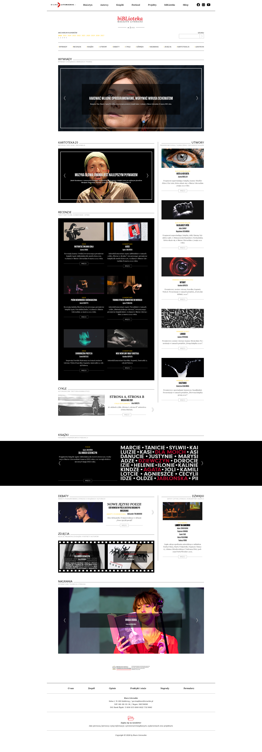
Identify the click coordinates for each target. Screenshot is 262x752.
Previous (64, 98)
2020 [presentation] (88, 35)
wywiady (63, 47)
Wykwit (183, 282)
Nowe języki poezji (124, 504)
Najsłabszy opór (182, 225)
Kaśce (127, 246)
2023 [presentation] (74, 35)
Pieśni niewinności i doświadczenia (84, 300)
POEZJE (87, 447)
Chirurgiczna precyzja (83, 353)
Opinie (112, 688)
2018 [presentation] (97, 35)
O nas (71, 688)
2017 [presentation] (102, 35)
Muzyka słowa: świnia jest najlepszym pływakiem (106, 175)
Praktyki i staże (138, 688)
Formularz (189, 688)
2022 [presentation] (79, 35)
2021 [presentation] (83, 35)
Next (197, 98)
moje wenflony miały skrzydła (127, 353)
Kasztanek (183, 383)
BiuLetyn (87, 4)
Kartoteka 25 (68, 142)
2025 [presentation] (65, 35)
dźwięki (140, 47)
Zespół (91, 688)
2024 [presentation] (69, 35)
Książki (120, 4)
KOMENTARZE (127, 244)
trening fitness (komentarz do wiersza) (127, 300)
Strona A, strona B (127, 397)
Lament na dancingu (182, 525)
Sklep (185, 4)
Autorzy (104, 4)
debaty (116, 47)
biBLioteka (169, 4)
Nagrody (164, 688)
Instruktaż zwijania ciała (84, 246)
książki (90, 47)
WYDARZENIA (182, 523)
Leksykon (199, 47)
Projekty (152, 4)
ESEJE (84, 244)
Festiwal (136, 4)
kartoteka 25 (183, 47)
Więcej (84, 263)
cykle (127, 47)
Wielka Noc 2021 (127, 400)
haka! (130, 556)
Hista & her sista (182, 173)
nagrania (154, 47)
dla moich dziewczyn (87, 452)
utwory (103, 47)
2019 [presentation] (93, 35)
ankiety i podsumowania (116, 514)
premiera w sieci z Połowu (182, 280)
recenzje (77, 47)
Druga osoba (131, 619)
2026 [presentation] (60, 35)
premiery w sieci (182, 331)
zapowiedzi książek (182, 171)
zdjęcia (168, 47)
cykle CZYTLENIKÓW (122, 403)
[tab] (60, 35)
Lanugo (182, 334)
